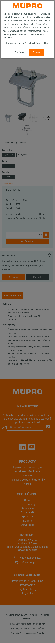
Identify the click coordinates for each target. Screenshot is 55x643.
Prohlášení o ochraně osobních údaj (23, 43)
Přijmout (36, 52)
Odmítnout (20, 52)
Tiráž (46, 43)
